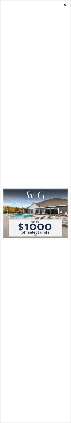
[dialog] (35, 211)
